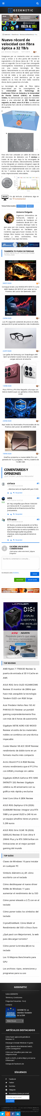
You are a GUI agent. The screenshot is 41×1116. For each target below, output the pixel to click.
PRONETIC (5, 1111)
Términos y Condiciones (14, 998)
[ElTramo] (3, 520)
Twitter (11, 1083)
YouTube (12, 1086)
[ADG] (3, 498)
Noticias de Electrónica (27, 34)
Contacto (9, 1005)
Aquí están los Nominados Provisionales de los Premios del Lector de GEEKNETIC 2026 (20, 425)
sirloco (11, 483)
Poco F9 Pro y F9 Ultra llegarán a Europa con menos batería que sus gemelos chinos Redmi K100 (20, 391)
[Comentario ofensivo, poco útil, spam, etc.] (12, 493)
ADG (9, 498)
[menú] (3, 3)
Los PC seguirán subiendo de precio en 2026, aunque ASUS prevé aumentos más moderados (20, 323)
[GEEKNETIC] (20, 10)
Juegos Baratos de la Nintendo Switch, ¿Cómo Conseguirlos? (19, 1047)
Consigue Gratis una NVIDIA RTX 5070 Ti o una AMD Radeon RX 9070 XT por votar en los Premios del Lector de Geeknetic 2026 (20, 289)
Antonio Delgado (11, 52)
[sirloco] (3, 484)
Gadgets (30, 206)
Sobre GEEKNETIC (12, 994)
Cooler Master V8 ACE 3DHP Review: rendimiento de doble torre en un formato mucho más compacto (21, 750)
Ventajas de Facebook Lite (15, 1064)
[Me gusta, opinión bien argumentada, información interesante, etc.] (8, 493)
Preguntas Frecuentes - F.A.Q (16, 1001)
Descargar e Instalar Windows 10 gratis (19, 1043)
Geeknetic (7, 34)
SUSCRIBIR (10, 1101)
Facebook (12, 1079)
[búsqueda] (37, 3)
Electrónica (15, 34)
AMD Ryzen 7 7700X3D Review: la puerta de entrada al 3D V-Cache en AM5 (20, 673)
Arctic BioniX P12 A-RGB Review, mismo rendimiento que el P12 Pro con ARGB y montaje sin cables (20, 766)
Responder (19, 493)
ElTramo (12, 519)
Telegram (12, 1090)
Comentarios (20, 199)
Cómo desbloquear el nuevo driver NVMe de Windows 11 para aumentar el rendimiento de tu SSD (20, 889)
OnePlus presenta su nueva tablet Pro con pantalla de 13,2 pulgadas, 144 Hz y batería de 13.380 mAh (20, 459)
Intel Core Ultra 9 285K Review (18, 798)
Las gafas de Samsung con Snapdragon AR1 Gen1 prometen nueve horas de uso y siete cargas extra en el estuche (20, 356)
